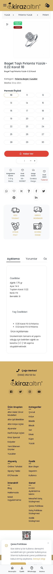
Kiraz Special (14, 437)
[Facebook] (36, 191)
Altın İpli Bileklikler (16, 419)
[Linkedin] (36, 197)
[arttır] (34, 161)
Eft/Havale (13, 475)
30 (43, 142)
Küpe (31, 438)
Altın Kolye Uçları (16, 424)
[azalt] (30, 161)
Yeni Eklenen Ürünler (14, 448)
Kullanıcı (33, 475)
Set (30, 430)
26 (27, 134)
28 (11, 142)
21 (43, 118)
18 (43, 110)
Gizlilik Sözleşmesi (34, 519)
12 (43, 95)
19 (11, 118)
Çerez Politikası (36, 506)
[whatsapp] (6, 191)
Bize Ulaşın (34, 466)
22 (11, 126)
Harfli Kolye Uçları (16, 433)
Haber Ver (28, 153)
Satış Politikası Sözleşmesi (35, 512)
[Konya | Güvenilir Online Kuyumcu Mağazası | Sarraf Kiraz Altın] (26, 383)
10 (11, 95)
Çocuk (32, 412)
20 (27, 118)
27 (43, 134)
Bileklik (32, 421)
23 (27, 126)
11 (27, 95)
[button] (42, 569)
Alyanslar (12, 428)
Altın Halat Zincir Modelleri (15, 414)
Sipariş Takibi (14, 471)
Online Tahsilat (15, 466)
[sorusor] (29, 191)
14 (27, 102)
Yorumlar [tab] (31, 258)
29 (27, 142)
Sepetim (33, 471)
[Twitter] (43, 191)
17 (27, 110)
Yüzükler (12, 453)
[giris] (14, 191)
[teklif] (21, 191)
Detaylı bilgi (39, 558)
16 (11, 110)
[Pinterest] (14, 197)
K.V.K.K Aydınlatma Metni (34, 491)
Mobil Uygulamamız (14, 498)
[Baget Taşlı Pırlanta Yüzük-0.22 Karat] (32, 39)
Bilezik (31, 425)
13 (11, 102)
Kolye (31, 416)
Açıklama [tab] (13, 258)
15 (43, 102)
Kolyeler (11, 441)
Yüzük (7, 14)
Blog (10, 488)
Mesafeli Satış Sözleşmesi (35, 500)
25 (11, 134)
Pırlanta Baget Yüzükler (26, 78)
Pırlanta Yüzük (25, 14)
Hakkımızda (13, 492)
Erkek (31, 434)
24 (43, 126)
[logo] (23, 5)
